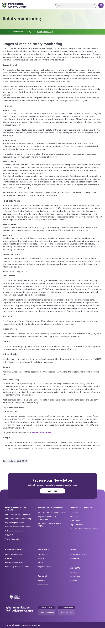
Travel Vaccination (12, 539)
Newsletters (75, 558)
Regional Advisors (45, 566)
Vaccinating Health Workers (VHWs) (49, 524)
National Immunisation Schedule (18, 527)
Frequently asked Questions (17, 566)
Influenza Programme (14, 531)
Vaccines (74, 512)
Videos (41, 562)
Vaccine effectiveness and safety (84, 529)
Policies (73, 580)
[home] (14, 5)
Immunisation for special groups (18, 518)
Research (41, 580)
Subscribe (52, 491)
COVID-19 (9, 535)
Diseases (74, 516)
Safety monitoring (45, 32)
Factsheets (42, 554)
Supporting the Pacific (14, 522)
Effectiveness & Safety (21, 32)
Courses (8, 558)
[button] (101, 5)
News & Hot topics (78, 554)
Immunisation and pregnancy (17, 514)
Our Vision (74, 572)
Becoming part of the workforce (51, 512)
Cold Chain (75, 520)
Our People (75, 576)
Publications (43, 585)
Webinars (42, 558)
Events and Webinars (14, 562)
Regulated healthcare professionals (47, 517)
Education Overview (13, 554)
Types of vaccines (78, 525)
